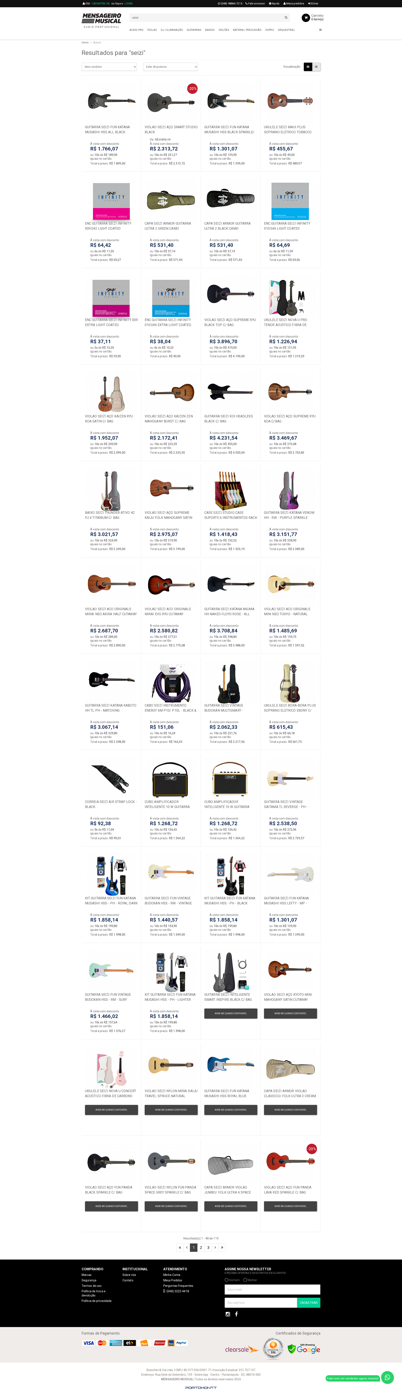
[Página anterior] (186, 1247)
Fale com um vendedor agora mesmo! (353, 1378)
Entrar (314, 3)
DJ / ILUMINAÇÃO (172, 29)
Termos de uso (92, 1285)
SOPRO (269, 29)
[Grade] (308, 67)
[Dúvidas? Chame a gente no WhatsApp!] (387, 1377)
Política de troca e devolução (94, 1293)
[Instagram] (228, 1314)
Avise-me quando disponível (231, 1013)
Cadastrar (309, 1302)
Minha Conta (171, 1275)
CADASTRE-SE (101, 3)
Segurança (89, 1280)
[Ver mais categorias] (320, 30)
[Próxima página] (215, 1247)
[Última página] (222, 1247)
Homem (234, 1280)
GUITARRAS (194, 29)
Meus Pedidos (172, 1280)
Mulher (252, 1280)
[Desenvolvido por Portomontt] (201, 1387)
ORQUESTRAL (286, 29)
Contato (127, 1280)
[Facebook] (236, 1314)
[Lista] (316, 67)
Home (85, 42)
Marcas (87, 1275)
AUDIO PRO (136, 29)
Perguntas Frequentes (178, 1285)
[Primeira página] (180, 1247)
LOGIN (129, 3)
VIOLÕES (224, 29)
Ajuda (275, 3)
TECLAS (152, 29)
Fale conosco (256, 3)
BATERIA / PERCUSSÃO (247, 29)
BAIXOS (210, 29)
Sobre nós (129, 1275)
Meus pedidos (295, 3)
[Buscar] (286, 17)
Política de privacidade (97, 1301)
